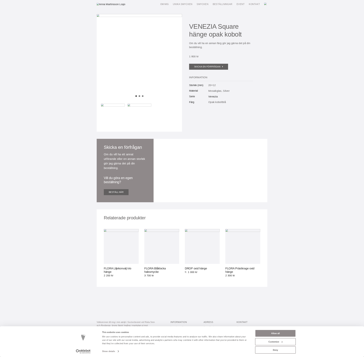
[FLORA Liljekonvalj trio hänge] (121, 246)
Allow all (275, 333)
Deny (275, 350)
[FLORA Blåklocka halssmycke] (161, 246)
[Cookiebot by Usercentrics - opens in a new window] (83, 351)
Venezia (213, 96)
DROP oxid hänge (196, 268)
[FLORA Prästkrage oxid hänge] (242, 246)
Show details (108, 351)
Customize (273, 342)
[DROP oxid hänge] (202, 246)
